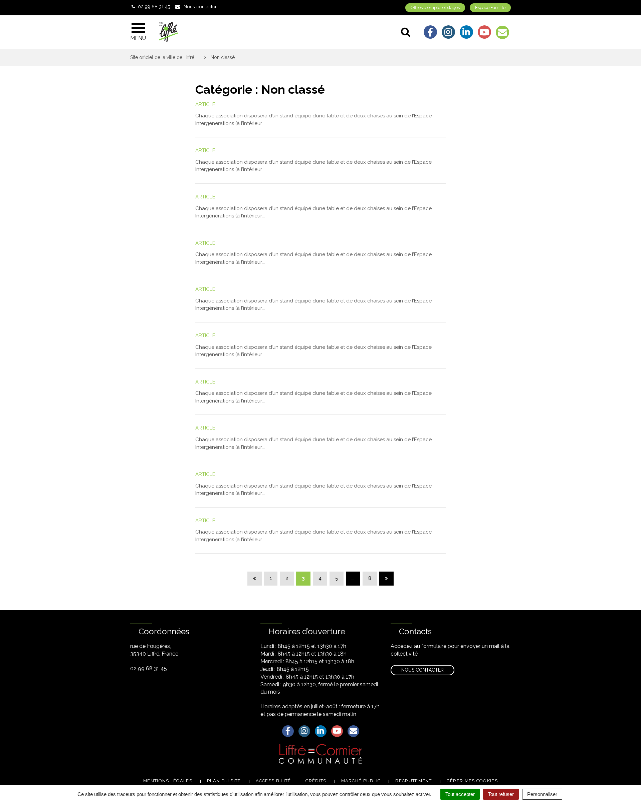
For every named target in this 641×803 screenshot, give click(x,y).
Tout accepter (460, 794)
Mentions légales (167, 780)
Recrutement (413, 780)
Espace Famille (490, 7)
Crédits (315, 780)
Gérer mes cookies (472, 780)
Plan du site (224, 780)
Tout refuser (501, 794)
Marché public (361, 780)
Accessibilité (273, 780)
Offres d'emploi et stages (435, 7)
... (353, 578)
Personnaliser (542, 794)
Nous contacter (422, 670)
